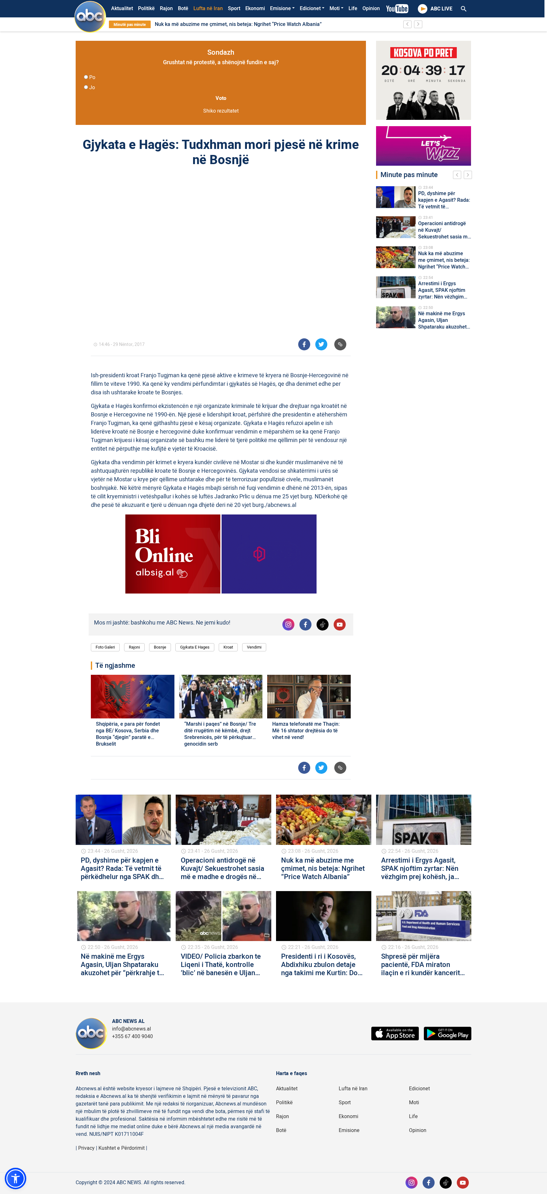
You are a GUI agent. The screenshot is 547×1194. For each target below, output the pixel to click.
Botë (183, 8)
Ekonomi (255, 8)
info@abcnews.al (131, 1029)
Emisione (280, 8)
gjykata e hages (195, 647)
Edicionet (310, 8)
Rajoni (134, 647)
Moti (335, 8)
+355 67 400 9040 (132, 1036)
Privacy (86, 1148)
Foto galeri (105, 647)
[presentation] (458, 176)
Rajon (166, 8)
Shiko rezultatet (221, 111)
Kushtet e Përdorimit (121, 1148)
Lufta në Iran (208, 8)
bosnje (160, 647)
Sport (234, 8)
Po (92, 77)
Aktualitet (122, 8)
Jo (92, 87)
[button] (15, 1178)
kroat (228, 647)
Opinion (371, 8)
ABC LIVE (441, 8)
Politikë (146, 8)
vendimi (254, 647)
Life (353, 8)
